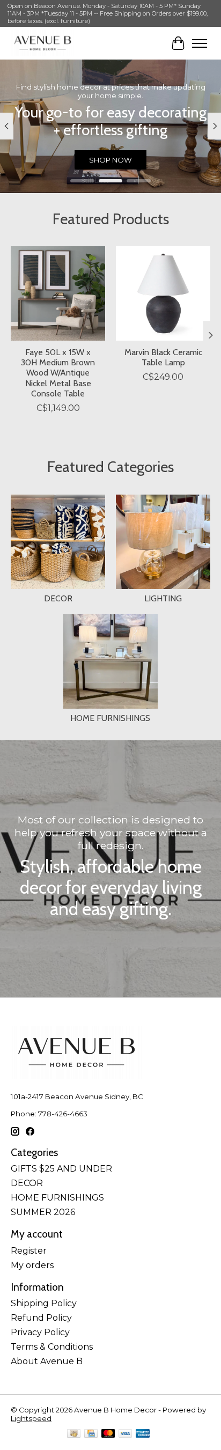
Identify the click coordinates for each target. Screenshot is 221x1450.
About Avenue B (47, 1361)
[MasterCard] (108, 1434)
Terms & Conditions (52, 1347)
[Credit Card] (91, 1434)
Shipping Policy (44, 1303)
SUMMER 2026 (43, 1212)
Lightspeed (31, 1418)
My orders (32, 1265)
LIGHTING (163, 598)
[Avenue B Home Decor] (43, 43)
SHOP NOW (114, 160)
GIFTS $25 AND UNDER (61, 1169)
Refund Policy (41, 1318)
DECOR (58, 598)
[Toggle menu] (199, 43)
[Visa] (125, 1434)
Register (29, 1251)
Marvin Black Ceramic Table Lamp (163, 357)
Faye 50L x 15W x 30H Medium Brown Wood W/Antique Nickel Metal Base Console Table (58, 373)
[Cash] (73, 1434)
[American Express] (143, 1434)
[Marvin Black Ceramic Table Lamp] (163, 293)
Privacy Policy (40, 1332)
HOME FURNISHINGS (110, 718)
